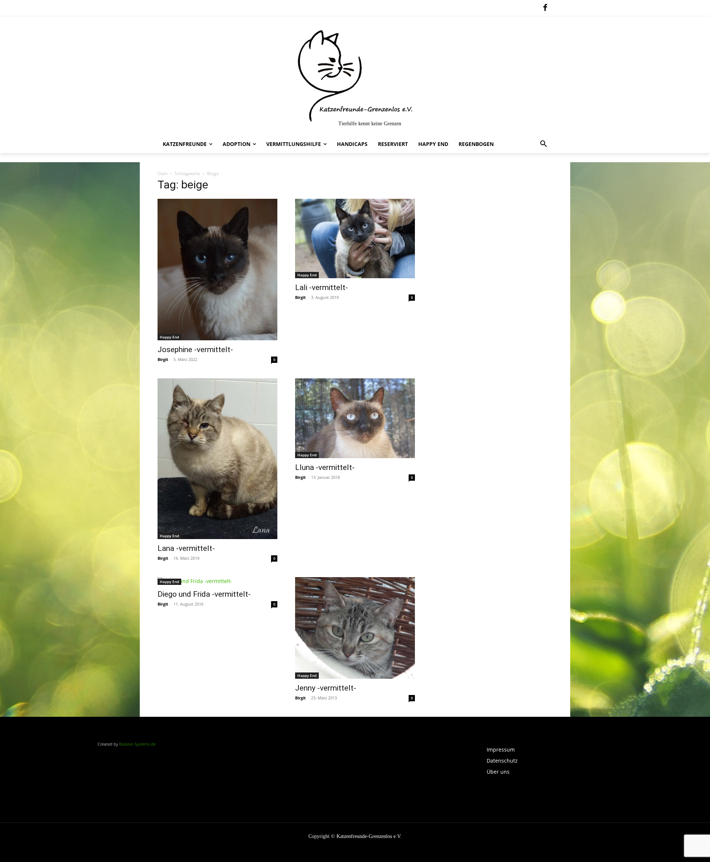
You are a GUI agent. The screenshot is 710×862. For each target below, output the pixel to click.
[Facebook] (545, 8)
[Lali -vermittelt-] (355, 239)
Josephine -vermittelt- (195, 349)
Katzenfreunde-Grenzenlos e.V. (369, 836)
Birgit (163, 359)
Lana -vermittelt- (186, 548)
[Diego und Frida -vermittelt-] (217, 581)
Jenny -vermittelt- (325, 688)
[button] (543, 144)
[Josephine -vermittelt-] (217, 269)
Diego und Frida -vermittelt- (204, 594)
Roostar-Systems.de (137, 744)
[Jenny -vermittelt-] (355, 627)
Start (163, 173)
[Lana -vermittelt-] (217, 458)
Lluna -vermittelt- (325, 467)
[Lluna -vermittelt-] (355, 418)
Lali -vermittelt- (321, 287)
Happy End (169, 337)
